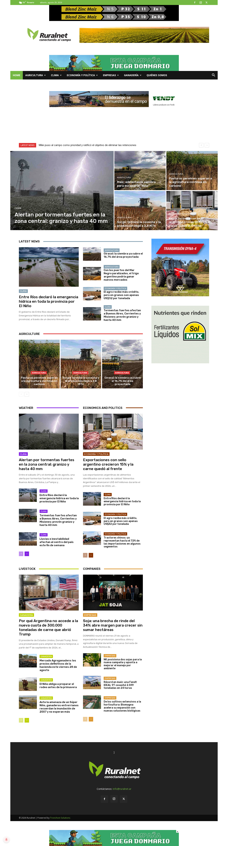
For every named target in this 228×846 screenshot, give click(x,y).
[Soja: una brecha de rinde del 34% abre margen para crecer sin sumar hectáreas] (113, 593)
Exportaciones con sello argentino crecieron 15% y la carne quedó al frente (108, 464)
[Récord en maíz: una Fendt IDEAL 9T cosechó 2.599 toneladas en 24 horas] (92, 682)
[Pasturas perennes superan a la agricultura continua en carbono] (192, 170)
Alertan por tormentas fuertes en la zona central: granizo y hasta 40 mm (46, 464)
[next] (207, 145)
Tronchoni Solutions (60, 817)
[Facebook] (194, 2)
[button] (213, 75)
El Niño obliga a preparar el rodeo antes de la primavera (58, 685)
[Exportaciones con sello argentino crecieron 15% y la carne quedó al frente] (192, 210)
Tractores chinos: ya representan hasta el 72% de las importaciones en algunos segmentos (122, 542)
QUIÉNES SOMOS (157, 75)
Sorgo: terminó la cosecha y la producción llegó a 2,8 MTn (81, 381)
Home (16, 75)
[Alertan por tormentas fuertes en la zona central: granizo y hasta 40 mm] (62, 190)
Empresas (109, 75)
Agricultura (34, 75)
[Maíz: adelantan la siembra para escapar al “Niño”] (140, 170)
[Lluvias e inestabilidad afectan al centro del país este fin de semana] (28, 539)
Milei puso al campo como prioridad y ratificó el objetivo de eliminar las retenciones (87, 145)
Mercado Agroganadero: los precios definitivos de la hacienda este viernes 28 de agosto (58, 665)
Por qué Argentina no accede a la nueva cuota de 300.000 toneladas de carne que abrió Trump (48, 628)
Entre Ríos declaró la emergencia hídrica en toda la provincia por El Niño (48, 301)
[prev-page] (21, 394)
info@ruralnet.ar (122, 789)
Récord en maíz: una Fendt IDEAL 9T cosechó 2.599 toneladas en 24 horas (120, 685)
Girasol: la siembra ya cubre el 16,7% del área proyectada (123, 255)
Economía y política (81, 75)
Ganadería (131, 75)
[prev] (201, 145)
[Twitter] (206, 2)
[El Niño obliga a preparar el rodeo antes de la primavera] (28, 684)
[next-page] (27, 394)
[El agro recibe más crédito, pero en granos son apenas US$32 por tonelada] (92, 294)
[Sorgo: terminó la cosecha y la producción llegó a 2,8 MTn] (140, 210)
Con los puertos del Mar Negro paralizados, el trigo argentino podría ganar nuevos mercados (121, 275)
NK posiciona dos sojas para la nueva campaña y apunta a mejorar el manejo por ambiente (123, 664)
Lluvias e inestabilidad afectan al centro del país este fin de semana (57, 542)
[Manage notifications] (6, 839)
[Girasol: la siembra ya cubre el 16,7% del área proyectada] (92, 254)
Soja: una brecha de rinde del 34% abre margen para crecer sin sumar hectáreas (112, 625)
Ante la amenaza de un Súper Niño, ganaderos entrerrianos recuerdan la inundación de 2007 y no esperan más (59, 707)
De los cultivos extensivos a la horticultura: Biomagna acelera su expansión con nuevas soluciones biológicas (122, 706)
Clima (55, 75)
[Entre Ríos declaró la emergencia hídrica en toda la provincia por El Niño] (49, 267)
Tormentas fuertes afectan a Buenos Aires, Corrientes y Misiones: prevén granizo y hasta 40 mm (122, 315)
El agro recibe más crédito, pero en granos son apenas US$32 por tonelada (121, 295)
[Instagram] (200, 2)
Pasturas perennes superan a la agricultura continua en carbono (39, 381)
